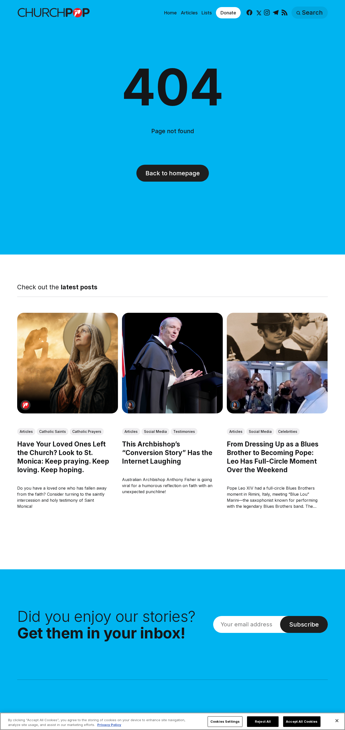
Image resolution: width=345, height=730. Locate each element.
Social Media (155, 431)
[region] (172, 721)
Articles (189, 12)
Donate (228, 12)
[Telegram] (276, 12)
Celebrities (288, 431)
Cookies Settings (225, 721)
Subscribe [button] (304, 624)
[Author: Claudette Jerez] (130, 405)
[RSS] (284, 12)
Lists (207, 12)
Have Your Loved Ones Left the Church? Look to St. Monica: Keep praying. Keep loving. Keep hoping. (63, 457)
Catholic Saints (52, 431)
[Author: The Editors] (25, 405)
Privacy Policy (109, 725)
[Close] (336, 720)
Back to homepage (172, 173)
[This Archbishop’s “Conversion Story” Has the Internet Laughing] (172, 363)
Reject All (263, 721)
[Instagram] (267, 12)
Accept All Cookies (301, 721)
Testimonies (184, 431)
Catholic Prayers (86, 431)
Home (170, 12)
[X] (258, 12)
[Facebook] (249, 12)
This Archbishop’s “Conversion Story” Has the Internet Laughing (167, 452)
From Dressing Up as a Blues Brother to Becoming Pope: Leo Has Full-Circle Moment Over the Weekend (273, 457)
